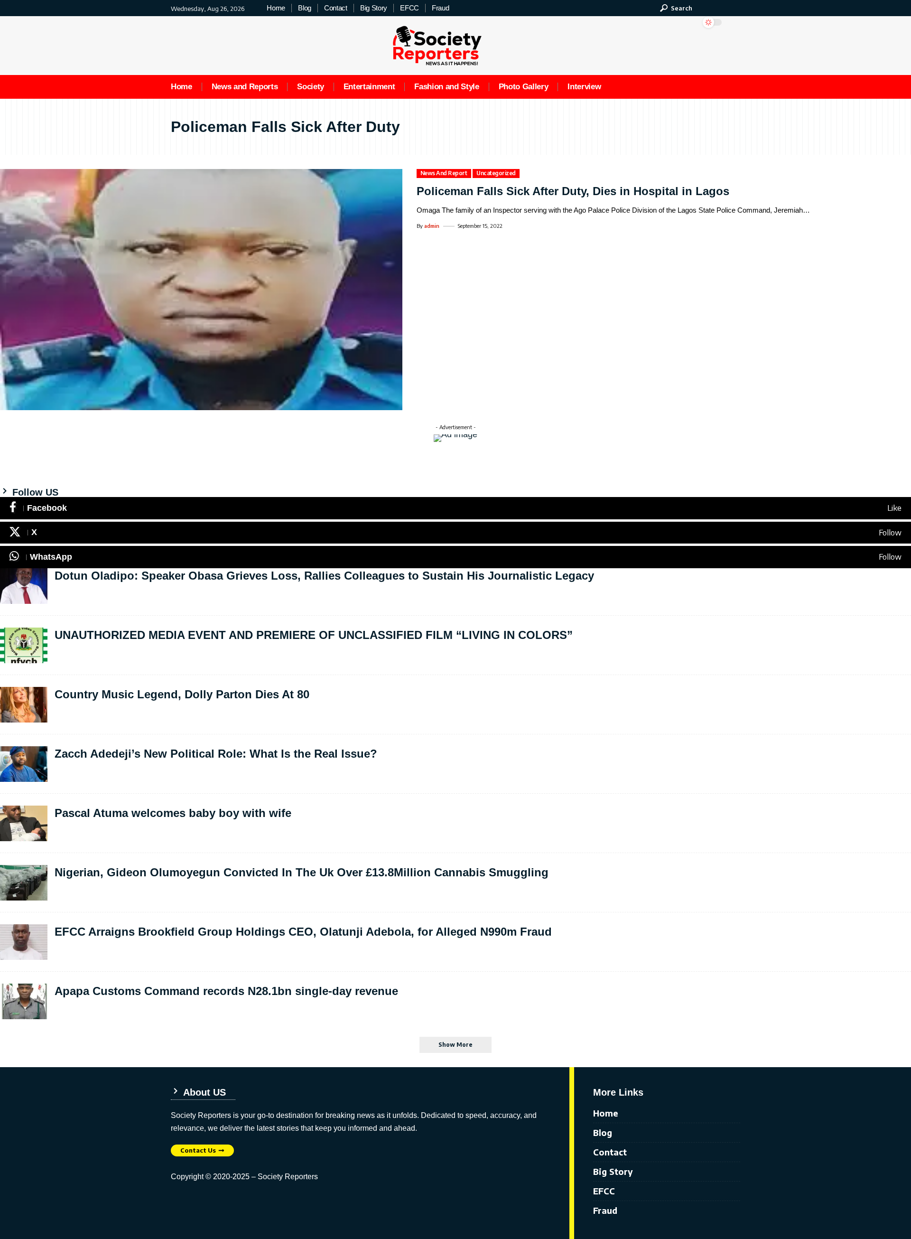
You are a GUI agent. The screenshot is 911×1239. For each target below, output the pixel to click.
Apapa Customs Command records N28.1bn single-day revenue (226, 991)
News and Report (443, 173)
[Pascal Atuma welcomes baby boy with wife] (23, 823)
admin (431, 226)
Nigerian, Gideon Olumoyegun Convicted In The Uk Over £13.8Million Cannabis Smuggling (301, 872)
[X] (455, 533)
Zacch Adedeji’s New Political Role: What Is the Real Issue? (216, 753)
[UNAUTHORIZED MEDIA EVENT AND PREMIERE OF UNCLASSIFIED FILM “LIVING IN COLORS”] (23, 645)
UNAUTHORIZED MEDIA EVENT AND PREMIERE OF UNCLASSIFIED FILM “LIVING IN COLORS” (314, 635)
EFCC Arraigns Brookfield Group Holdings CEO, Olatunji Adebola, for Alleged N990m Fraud (303, 931)
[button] (676, 8)
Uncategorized (496, 173)
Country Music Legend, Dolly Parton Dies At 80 (182, 694)
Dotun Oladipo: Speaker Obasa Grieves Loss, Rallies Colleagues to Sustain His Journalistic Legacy (324, 575)
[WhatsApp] (455, 557)
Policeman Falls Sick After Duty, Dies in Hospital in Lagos (573, 191)
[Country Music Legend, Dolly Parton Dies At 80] (23, 705)
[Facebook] (455, 508)
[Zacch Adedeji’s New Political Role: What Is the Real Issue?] (23, 764)
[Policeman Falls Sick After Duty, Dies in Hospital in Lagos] (201, 290)
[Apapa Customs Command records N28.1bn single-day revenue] (23, 1001)
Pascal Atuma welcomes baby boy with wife (173, 813)
